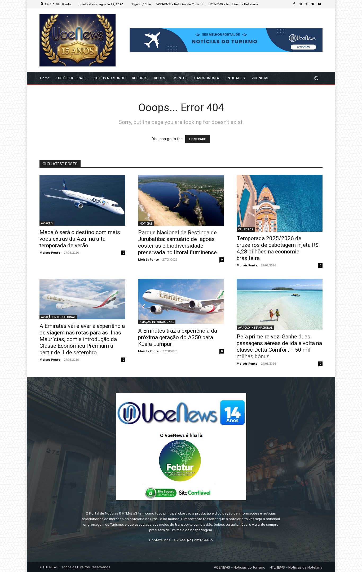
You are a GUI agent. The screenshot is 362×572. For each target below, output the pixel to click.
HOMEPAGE (197, 139)
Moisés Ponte (49, 252)
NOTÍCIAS (146, 223)
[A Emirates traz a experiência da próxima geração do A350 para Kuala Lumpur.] (181, 301)
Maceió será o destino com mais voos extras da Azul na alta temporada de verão (79, 239)
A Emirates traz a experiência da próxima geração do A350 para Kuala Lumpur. (177, 337)
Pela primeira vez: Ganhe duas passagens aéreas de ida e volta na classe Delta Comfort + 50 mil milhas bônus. (279, 346)
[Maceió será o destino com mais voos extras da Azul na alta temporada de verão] (82, 200)
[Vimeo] (313, 4)
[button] (316, 78)
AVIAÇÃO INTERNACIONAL (58, 317)
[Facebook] (294, 4)
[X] (306, 4)
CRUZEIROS (245, 229)
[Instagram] (300, 4)
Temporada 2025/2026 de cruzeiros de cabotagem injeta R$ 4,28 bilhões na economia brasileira (278, 248)
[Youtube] (319, 4)
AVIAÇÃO (47, 223)
